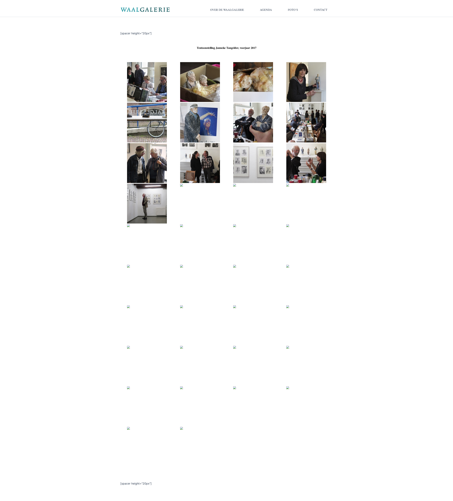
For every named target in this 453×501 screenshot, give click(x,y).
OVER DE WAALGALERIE (227, 10)
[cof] (306, 406)
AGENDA (266, 10)
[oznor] (253, 406)
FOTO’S (293, 10)
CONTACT (320, 10)
